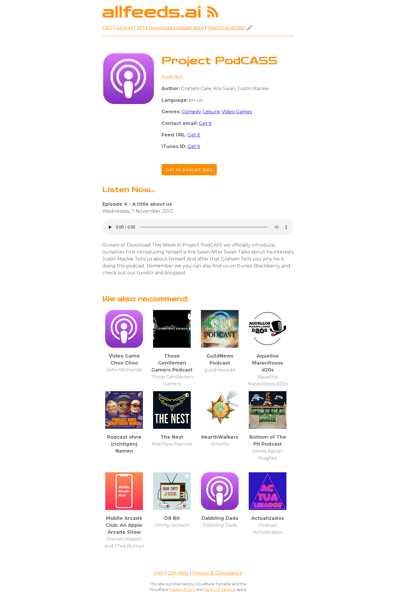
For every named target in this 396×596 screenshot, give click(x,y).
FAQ (107, 27)
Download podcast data (176, 27)
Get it (205, 123)
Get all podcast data (189, 169)
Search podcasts (227, 27)
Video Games (237, 111)
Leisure (211, 111)
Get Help (178, 573)
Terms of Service (219, 589)
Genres (124, 27)
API (141, 27)
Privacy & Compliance (217, 573)
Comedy (191, 111)
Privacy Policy (182, 589)
